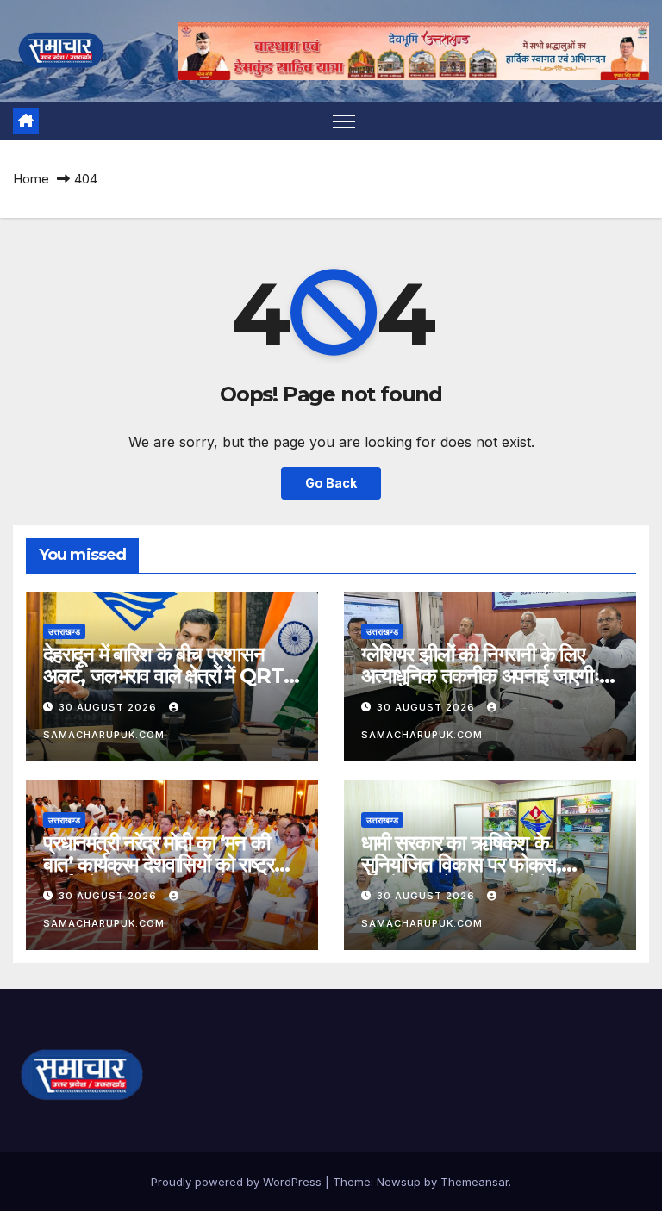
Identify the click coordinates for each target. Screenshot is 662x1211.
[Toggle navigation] (344, 121)
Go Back (331, 482)
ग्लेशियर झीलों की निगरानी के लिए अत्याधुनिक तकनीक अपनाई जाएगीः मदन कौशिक (480, 676)
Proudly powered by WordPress (238, 1182)
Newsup (399, 1182)
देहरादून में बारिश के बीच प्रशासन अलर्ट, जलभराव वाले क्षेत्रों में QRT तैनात (163, 676)
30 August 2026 (109, 707)
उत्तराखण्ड (64, 631)
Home (31, 179)
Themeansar (474, 1182)
